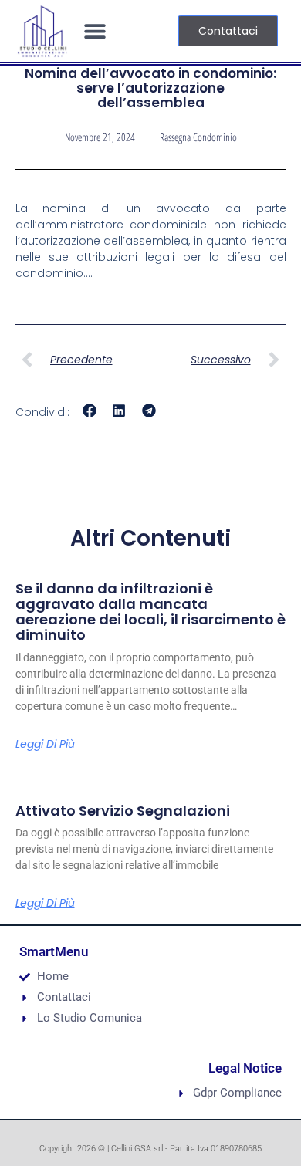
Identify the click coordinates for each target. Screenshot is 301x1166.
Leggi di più (45, 743)
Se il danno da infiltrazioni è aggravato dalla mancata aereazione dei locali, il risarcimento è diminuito (150, 611)
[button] (94, 31)
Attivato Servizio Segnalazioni (122, 810)
